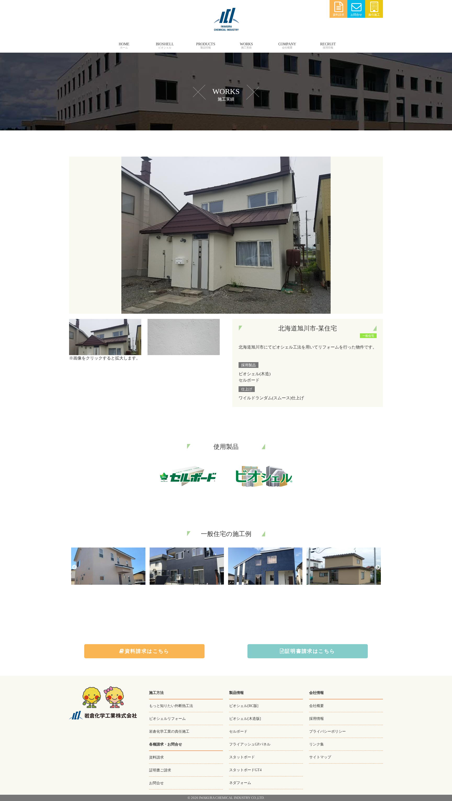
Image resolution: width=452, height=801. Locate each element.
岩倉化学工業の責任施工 (169, 731)
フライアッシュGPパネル (249, 744)
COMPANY (287, 44)
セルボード (238, 731)
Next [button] (377, 567)
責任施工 (374, 14)
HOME (124, 44)
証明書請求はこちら (310, 651)
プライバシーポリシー (327, 731)
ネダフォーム (240, 783)
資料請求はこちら (147, 651)
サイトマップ (320, 757)
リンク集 (316, 744)
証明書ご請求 (160, 770)
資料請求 (338, 14)
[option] (108, 567)
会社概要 (316, 706)
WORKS (246, 44)
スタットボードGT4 (245, 770)
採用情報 (316, 718)
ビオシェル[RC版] (243, 706)
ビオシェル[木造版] (245, 718)
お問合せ (356, 14)
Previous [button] (74, 567)
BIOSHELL (165, 44)
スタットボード (242, 757)
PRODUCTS (205, 44)
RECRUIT (328, 44)
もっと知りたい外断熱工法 (171, 706)
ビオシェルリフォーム (167, 718)
